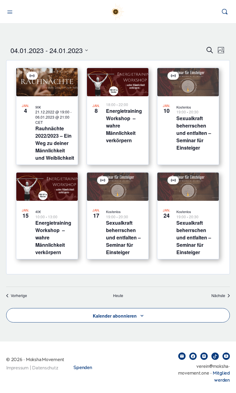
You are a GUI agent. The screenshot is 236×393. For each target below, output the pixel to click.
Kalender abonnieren (115, 316)
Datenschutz (45, 368)
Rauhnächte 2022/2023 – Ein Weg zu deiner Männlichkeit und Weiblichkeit (54, 143)
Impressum (17, 368)
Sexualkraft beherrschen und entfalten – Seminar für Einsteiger (193, 133)
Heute (118, 295)
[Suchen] (224, 11)
